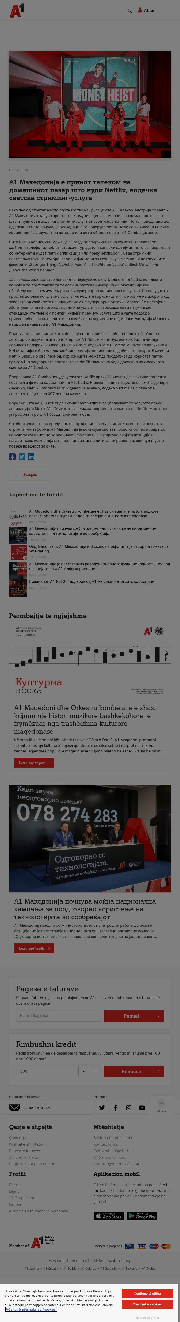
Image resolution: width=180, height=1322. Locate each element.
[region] (89, 1303)
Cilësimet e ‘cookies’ (148, 1304)
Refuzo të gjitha (147, 1317)
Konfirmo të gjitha (147, 1293)
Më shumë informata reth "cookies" (31, 1309)
